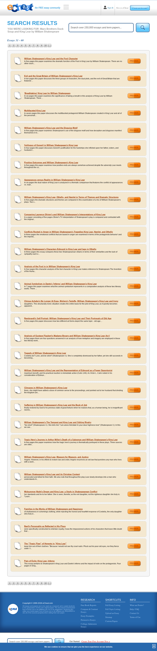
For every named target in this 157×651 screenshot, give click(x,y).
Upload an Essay (112, 613)
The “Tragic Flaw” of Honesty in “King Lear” (45, 543)
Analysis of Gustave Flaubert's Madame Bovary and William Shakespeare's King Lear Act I (67, 336)
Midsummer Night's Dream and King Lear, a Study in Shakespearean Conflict (60, 492)
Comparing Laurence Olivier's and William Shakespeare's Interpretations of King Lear (64, 214)
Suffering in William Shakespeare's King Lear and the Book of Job (55, 405)
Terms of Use (135, 617)
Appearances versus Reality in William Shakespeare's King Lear (54, 180)
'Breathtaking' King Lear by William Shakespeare (47, 93)
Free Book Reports (88, 605)
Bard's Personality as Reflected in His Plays (45, 526)
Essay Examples (87, 616)
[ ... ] (49, 45)
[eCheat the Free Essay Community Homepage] (33, 8)
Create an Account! (139, 8)
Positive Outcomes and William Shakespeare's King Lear (51, 162)
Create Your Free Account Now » (95, 641)
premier (134, 61)
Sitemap (108, 617)
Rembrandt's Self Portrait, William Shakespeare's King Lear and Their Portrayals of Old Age (67, 318)
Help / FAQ (134, 609)
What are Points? (137, 605)
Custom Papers (111, 621)
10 (45, 45)
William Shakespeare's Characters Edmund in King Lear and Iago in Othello (60, 249)
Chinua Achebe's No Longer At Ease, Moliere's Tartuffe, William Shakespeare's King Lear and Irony (71, 301)
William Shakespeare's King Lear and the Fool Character (51, 58)
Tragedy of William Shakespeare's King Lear (45, 353)
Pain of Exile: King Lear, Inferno (39, 561)
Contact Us (134, 613)
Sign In (110, 7)
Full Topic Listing (112, 609)
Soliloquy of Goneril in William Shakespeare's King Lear (51, 145)
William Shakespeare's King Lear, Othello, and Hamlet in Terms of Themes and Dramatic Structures (71, 197)
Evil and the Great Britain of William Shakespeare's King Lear (53, 76)
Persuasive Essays (88, 620)
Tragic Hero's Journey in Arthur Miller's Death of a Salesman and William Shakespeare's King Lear (71, 440)
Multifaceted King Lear (35, 110)
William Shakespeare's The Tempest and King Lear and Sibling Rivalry (57, 422)
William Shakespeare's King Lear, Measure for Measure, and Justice (56, 457)
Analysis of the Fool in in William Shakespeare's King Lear (52, 266)
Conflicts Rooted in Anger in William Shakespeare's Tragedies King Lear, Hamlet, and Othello (68, 232)
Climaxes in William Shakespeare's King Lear (45, 388)
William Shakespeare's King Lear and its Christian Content (52, 474)
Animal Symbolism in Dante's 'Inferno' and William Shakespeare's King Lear (60, 284)
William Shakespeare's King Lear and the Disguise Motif (50, 128)
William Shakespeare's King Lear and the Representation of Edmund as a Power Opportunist (68, 370)
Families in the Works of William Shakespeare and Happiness (53, 509)
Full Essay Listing (112, 605)
